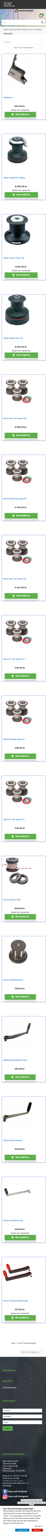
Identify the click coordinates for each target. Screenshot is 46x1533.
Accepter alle (22, 1530)
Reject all (37, 1530)
